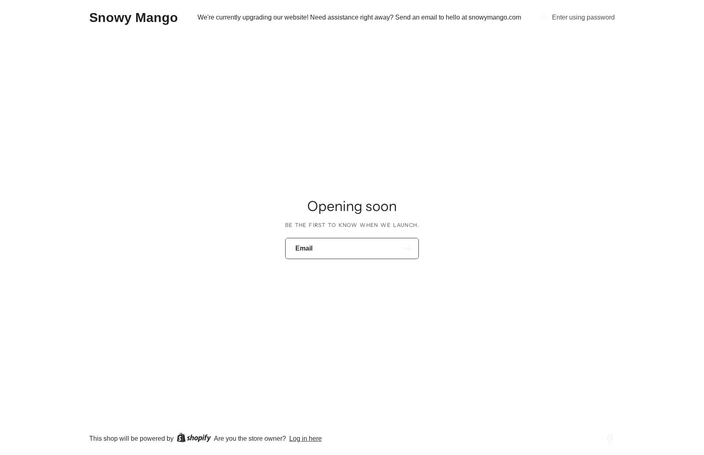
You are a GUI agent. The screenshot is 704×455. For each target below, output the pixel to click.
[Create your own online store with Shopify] (194, 439)
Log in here (305, 438)
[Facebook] (610, 439)
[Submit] (408, 248)
